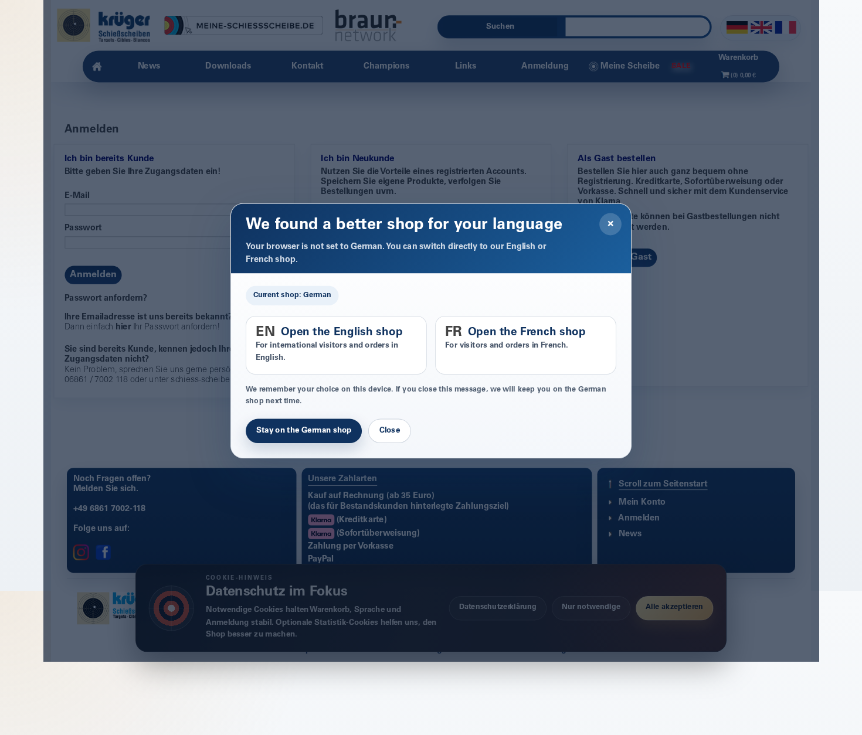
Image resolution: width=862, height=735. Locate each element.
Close (389, 431)
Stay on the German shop (303, 431)
